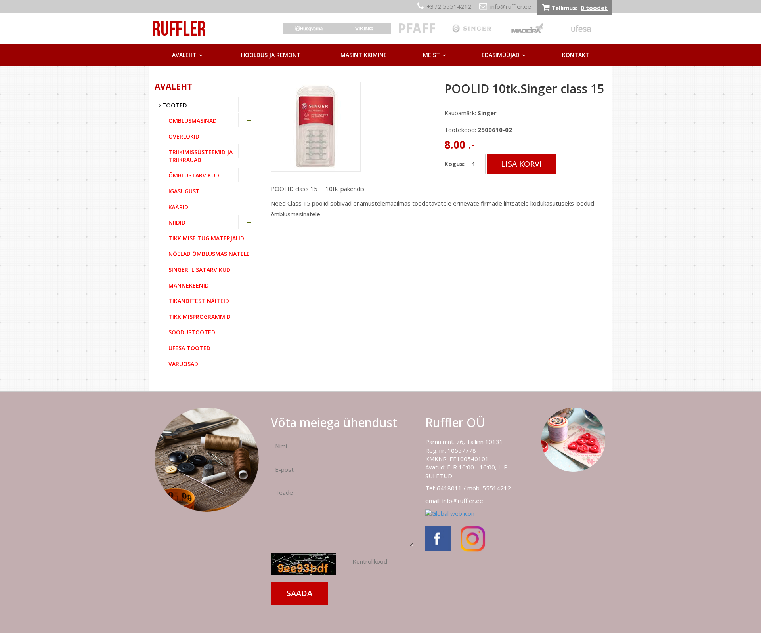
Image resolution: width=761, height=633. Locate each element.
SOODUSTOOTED (191, 332)
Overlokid (183, 136)
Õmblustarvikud (193, 175)
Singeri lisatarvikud (199, 269)
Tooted (174, 105)
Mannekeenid (188, 285)
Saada (299, 593)
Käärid (178, 207)
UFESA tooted (189, 348)
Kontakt (575, 55)
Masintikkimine (363, 55)
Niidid (176, 222)
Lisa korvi (521, 163)
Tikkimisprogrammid (199, 316)
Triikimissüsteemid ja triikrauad (200, 156)
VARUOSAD (183, 364)
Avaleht (184, 55)
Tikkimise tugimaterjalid (206, 238)
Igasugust (184, 191)
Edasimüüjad (501, 55)
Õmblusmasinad (192, 120)
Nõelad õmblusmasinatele (209, 253)
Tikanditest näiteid (198, 301)
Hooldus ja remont (271, 55)
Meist (431, 55)
